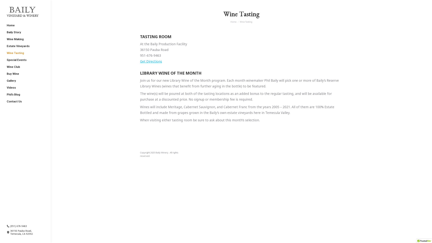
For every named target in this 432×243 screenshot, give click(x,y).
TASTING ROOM (155, 36)
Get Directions (151, 61)
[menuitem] (11, 25)
